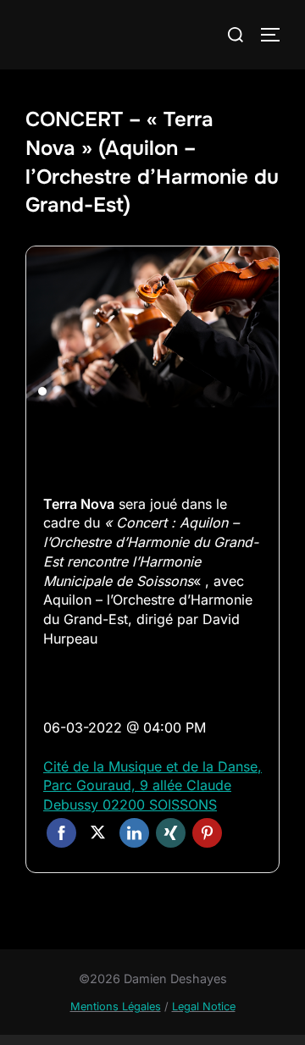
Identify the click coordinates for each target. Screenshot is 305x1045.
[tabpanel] (152, 326)
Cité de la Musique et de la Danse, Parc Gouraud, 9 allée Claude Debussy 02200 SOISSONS (152, 785)
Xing (171, 833)
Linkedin (134, 833)
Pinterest (207, 833)
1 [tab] (42, 391)
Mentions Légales (115, 1006)
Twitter (98, 833)
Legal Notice (204, 1006)
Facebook (61, 833)
